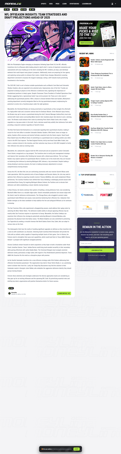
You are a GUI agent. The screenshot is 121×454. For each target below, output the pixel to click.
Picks (57, 4)
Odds (51, 4)
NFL (8, 9)
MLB (24, 9)
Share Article (62, 293)
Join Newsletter (96, 250)
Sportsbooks (74, 4)
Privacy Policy (102, 255)
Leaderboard (86, 4)
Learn (64, 4)
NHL (33, 9)
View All (112, 53)
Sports (43, 4)
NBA (16, 9)
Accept (77, 449)
